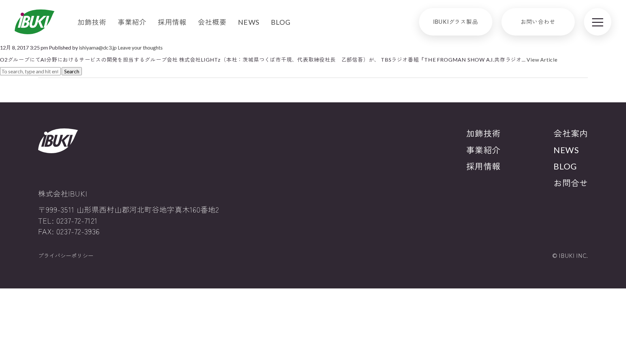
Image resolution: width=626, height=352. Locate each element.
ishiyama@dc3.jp (98, 47)
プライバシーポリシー (66, 255)
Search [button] (71, 71)
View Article (542, 59)
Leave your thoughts (140, 47)
